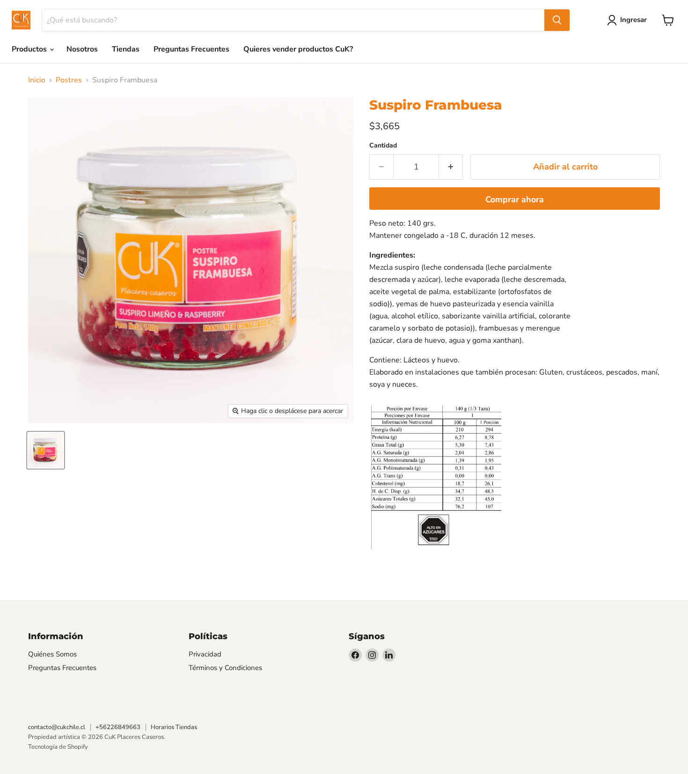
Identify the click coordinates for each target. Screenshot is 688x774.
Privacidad (205, 654)
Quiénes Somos (52, 654)
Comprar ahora (514, 199)
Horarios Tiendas (174, 727)
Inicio (36, 80)
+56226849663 (117, 727)
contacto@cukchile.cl (56, 727)
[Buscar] (557, 20)
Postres (69, 80)
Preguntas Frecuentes (191, 49)
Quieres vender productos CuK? (298, 49)
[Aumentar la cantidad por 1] (451, 167)
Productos (30, 49)
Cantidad (383, 145)
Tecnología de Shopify (58, 747)
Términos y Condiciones (225, 667)
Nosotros (82, 49)
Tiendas (125, 49)
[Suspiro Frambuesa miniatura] (45, 450)
